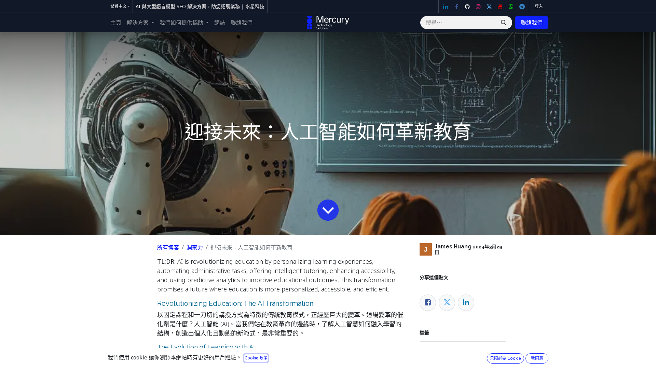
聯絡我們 (532, 22)
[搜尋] (503, 22)
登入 (539, 6)
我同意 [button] (537, 358)
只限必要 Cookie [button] (505, 358)
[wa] (511, 6)
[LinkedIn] (445, 6)
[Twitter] (489, 6)
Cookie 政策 (256, 358)
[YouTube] (500, 6)
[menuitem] (116, 22)
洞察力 (195, 247)
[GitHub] (467, 6)
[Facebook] (456, 6)
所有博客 (168, 247)
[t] (522, 6)
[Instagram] (478, 6)
